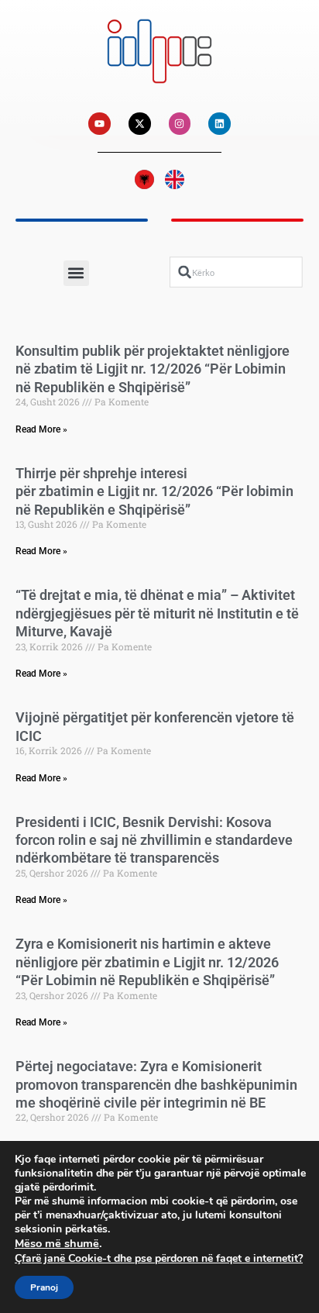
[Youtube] (99, 123)
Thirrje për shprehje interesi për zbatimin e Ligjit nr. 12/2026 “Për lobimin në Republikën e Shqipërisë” (154, 491)
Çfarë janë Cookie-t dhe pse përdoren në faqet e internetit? (159, 1258)
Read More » (41, 429)
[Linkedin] (219, 123)
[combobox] (236, 272)
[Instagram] (180, 123)
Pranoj (44, 1287)
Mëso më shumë (57, 1243)
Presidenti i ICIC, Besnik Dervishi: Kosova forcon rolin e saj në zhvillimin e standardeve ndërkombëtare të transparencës (154, 840)
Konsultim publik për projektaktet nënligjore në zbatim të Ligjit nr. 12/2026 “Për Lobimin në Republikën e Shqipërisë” (152, 369)
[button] (76, 273)
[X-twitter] (140, 123)
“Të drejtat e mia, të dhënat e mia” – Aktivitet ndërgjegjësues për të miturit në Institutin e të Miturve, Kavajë (157, 613)
